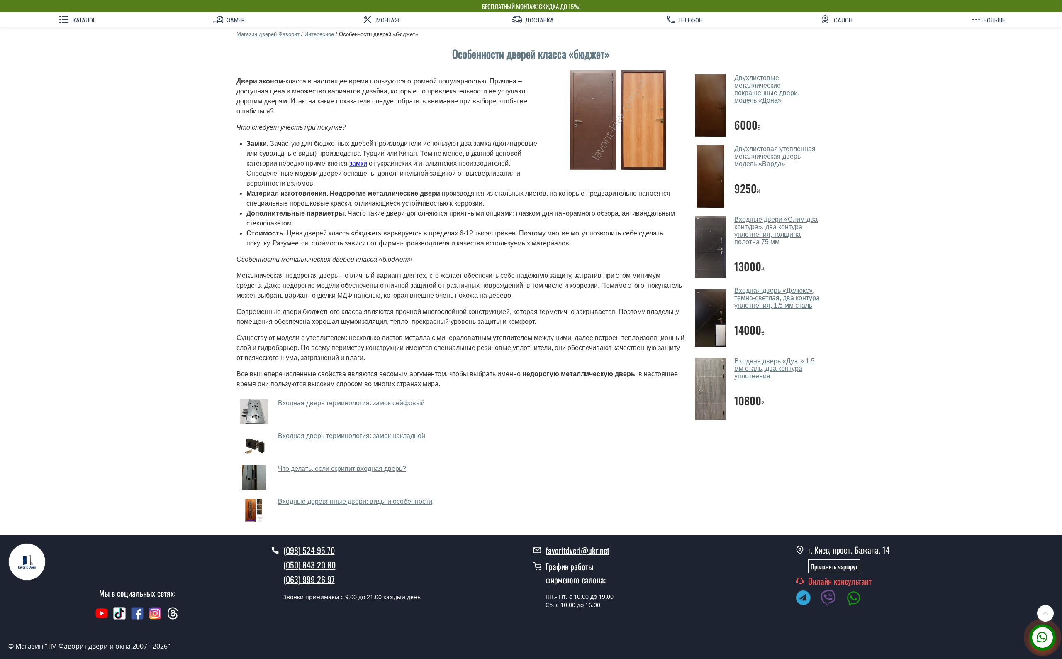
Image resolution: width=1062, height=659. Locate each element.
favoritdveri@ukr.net (577, 550)
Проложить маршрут (834, 566)
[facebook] (137, 617)
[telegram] (807, 599)
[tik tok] (119, 617)
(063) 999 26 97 (309, 579)
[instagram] (156, 617)
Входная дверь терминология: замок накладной (351, 435)
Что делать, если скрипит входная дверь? (342, 468)
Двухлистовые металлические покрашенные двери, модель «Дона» (766, 89)
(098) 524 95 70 (309, 550)
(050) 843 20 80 (309, 565)
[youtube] (102, 617)
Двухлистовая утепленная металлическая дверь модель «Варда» (775, 156)
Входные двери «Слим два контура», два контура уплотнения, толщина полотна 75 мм (776, 230)
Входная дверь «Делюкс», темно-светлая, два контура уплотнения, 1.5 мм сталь (777, 298)
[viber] (832, 599)
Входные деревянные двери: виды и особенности (355, 501)
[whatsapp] (858, 599)
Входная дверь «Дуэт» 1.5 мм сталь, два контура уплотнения (774, 369)
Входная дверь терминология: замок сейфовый (351, 403)
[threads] (173, 617)
